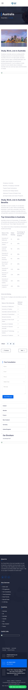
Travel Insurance (6, 594)
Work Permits (5, 597)
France (4, 415)
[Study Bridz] (14, 3)
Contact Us (18, 680)
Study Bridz (13, 682)
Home (8, 680)
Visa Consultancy (6, 591)
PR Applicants (5, 589)
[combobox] (14, 381)
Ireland (4, 405)
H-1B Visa (5, 602)
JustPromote (17, 684)
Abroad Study (5, 599)
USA (3, 621)
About (12, 680)
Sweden (5, 410)
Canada (4, 618)
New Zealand (6, 420)
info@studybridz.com (12, 655)
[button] (18, 686)
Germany (5, 424)
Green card (5, 586)
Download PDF (7, 438)
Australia (4, 616)
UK (3, 613)
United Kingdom (7, 429)
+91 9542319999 (11, 662)
